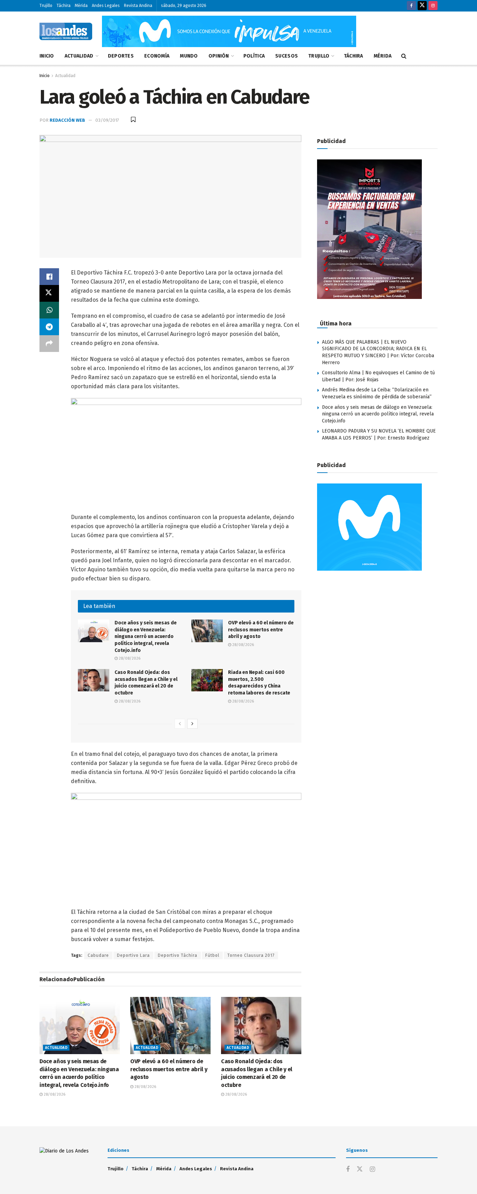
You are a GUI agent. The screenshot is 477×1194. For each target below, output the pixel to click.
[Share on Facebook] (49, 276)
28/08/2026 (129, 658)
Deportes (121, 56)
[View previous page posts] (180, 724)
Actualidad (79, 56)
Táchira (64, 5)
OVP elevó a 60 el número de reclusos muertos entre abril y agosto (261, 629)
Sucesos (286, 56)
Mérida (81, 5)
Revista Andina (138, 5)
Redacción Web (67, 120)
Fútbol (212, 955)
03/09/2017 (107, 120)
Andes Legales (106, 5)
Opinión (218, 56)
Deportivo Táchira (177, 955)
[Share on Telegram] (49, 326)
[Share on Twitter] (49, 293)
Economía (156, 56)
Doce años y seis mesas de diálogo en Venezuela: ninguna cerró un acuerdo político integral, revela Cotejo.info (146, 636)
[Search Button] (403, 56)
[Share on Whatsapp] (49, 310)
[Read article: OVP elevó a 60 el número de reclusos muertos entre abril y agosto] (207, 630)
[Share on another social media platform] (49, 343)
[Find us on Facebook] (411, 6)
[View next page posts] (192, 724)
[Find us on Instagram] (433, 6)
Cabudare (98, 955)
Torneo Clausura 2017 (250, 955)
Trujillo (45, 5)
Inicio (46, 56)
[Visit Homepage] (65, 31)
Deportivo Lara (133, 955)
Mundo (189, 56)
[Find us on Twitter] (422, 6)
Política (254, 56)
